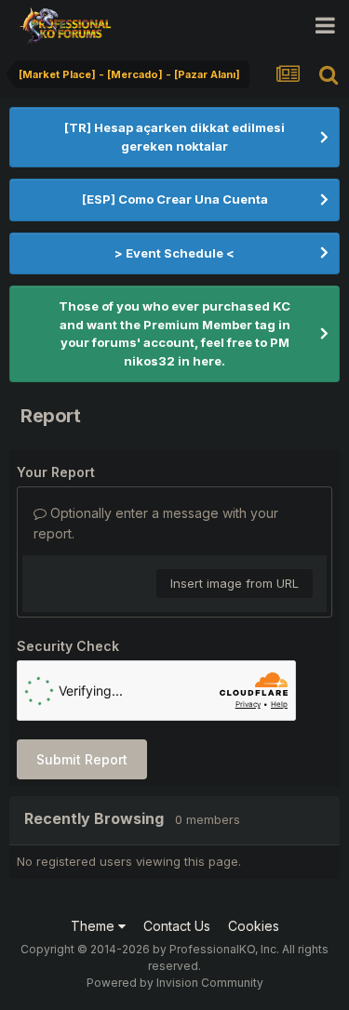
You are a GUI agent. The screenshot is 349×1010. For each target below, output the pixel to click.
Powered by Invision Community (175, 983)
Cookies (253, 926)
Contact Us (176, 926)
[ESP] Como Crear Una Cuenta (175, 199)
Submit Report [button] (82, 759)
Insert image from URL (234, 583)
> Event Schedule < (174, 253)
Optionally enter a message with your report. (156, 523)
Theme (94, 926)
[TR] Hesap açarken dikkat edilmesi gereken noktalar (174, 136)
